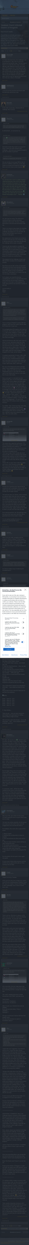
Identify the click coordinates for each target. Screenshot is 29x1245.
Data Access (14, 655)
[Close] (25, 590)
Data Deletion (5, 655)
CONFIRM (9, 649)
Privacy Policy (23, 655)
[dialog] (14, 622)
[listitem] (14, 618)
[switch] (23, 622)
